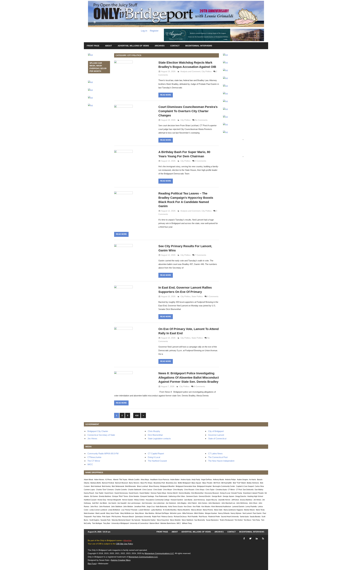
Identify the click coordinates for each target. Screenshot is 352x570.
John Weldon (128, 507)
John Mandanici (214, 503)
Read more (165, 95)
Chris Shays (199, 490)
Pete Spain (106, 517)
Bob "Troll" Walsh (239, 483)
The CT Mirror (93, 461)
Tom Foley (256, 520)
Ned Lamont (247, 513)
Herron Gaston (127, 500)
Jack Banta (188, 500)
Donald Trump (236, 493)
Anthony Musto (218, 480)
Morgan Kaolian (211, 513)
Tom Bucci (247, 520)
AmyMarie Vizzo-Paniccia (159, 480)
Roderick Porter (214, 517)
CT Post (239, 490)
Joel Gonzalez (147, 503)
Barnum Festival (108, 483)
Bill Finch (217, 483)
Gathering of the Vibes (176, 496)
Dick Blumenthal (155, 435)
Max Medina (149, 513)
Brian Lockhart (142, 486)
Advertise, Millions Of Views (133, 46)
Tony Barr (106, 523)
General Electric (205, 496)
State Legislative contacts (159, 438)
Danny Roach (89, 493)
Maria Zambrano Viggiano (233, 510)
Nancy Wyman (236, 513)
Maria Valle (218, 510)
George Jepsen (228, 496)
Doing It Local (154, 457)
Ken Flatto (196, 507)
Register (154, 30)
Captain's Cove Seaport (245, 486)
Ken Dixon (188, 507)
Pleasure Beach (128, 517)
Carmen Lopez (89, 490)
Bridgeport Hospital (204, 486)
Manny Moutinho (184, 510)
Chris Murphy (154, 431)
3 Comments (200, 161)
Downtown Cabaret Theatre (253, 493)
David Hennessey (121, 493)
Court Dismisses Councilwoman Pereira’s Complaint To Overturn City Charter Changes (188, 111)
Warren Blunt (154, 523)
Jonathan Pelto (139, 507)
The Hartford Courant (157, 461)
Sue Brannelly (199, 520)
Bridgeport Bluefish (167, 486)
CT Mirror (231, 490)
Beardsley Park (159, 483)
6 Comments (212, 296)
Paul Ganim (257, 513)
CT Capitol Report (156, 453)
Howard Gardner (177, 500)
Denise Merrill (172, 493)
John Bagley (181, 503)
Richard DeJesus (180, 517)
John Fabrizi (192, 503)
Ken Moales (205, 507)
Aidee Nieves (99, 480)
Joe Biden (103, 503)
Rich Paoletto (193, 517)
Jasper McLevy (211, 500)
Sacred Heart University (230, 517)
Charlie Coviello (121, 490)
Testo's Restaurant (226, 520)
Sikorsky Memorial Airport (121, 520)
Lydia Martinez (156, 510)
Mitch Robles (199, 513)
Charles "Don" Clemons (105, 490)
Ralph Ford (156, 517)
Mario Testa (260, 510)
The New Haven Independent (221, 461)
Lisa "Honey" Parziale (129, 510)
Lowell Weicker (144, 510)
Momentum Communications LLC (159, 553)
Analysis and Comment (190, 71)
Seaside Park (105, 520)
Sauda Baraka (255, 517)
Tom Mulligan (97, 523)
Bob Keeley (106, 486)
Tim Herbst (238, 520)
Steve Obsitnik (175, 520)
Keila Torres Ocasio (175, 507)
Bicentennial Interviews (198, 46)
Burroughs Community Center (224, 486)
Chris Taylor (210, 490)
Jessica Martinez (246, 500)
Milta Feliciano (187, 513)
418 (136, 415)
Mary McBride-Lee (127, 513)
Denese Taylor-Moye (158, 493)
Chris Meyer (167, 490)
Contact (175, 46)
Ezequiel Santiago (147, 496)
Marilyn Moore (249, 510)
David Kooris (133, 493)
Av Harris (252, 480)
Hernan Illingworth (114, 500)
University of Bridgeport (120, 523)
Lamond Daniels (238, 507)
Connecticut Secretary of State (101, 435)
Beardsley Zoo (171, 483)
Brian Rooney (154, 486)
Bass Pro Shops (146, 483)
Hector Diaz (101, 500)
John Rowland (104, 507)
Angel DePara (206, 480)
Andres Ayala (186, 480)
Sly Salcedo (135, 520)
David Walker (145, 493)
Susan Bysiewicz (212, 520)
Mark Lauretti (100, 513)
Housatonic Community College (158, 500)
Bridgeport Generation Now (186, 486)
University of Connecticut (139, 523)
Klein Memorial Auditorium (221, 507)
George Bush (217, 496)
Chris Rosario (189, 490)
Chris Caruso (147, 490)
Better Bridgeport (184, 483)
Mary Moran (139, 513)
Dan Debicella (248, 490)
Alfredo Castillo (134, 480)
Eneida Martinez (105, 496)
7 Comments (200, 255)
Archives (159, 46)
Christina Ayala (221, 490)
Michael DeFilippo (162, 513)
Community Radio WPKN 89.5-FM (103, 453)
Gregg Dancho (240, 496)
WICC (90, 464)
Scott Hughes (94, 520)
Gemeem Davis (192, 496)
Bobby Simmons (253, 483)
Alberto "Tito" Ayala (120, 480)
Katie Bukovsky (161, 507)
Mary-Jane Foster (112, 513)
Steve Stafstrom (187, 520)
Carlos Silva (259, 486)
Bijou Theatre (207, 483)
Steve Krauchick (163, 520)
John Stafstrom (116, 507)
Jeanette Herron (224, 500)
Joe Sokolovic (171, 503)
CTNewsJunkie (94, 457)
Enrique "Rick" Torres (120, 496)
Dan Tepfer (99, 493)
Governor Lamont (216, 435)
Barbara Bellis (95, 483)
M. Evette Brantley (170, 510)
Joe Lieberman (159, 503)
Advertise (127, 540)
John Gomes (202, 503)
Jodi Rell (95, 503)
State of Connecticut (217, 438)
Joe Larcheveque (134, 503)
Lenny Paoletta (251, 507)
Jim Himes (92, 438)
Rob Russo (203, 517)
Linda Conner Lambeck (98, 510)
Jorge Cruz (151, 507)
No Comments (201, 120)
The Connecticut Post (218, 457)
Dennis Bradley (184, 493)
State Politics (197, 296)
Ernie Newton (134, 496)
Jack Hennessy (199, 500)
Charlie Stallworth (134, 490)
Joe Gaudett (121, 503)
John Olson (253, 503)
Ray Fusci (92, 563)
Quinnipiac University (143, 517)
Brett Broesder (130, 486)
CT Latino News (215, 453)
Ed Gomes (94, 496)
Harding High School (255, 496)
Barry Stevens (134, 483)
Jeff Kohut (235, 500)
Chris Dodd (157, 490)
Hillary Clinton (139, 500)
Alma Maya (145, 480)
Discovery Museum (212, 493)
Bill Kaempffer (226, 483)
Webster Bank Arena (168, 523)
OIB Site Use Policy (124, 544)
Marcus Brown (196, 510)
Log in (144, 30)
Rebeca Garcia (167, 517)
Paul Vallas (97, 517)
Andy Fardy (196, 480)
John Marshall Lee (228, 503)
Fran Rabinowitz (161, 496)
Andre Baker (175, 480)
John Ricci (94, 507)
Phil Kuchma (116, 517)
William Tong (187, 523)
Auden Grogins (242, 480)
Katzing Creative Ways (120, 560)
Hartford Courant (90, 500)
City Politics (206, 71)
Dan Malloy (259, 490)
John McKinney (242, 503)
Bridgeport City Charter (97, 431)
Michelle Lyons (175, 513)
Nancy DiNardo (224, 513)
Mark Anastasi (89, 513)
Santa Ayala (244, 517)
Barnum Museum (121, 483)
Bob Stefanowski (118, 486)
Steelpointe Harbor (148, 520)
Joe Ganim (112, 503)
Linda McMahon (114, 510)
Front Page (93, 46)
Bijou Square (196, 483)
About (108, 46)
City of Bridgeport (216, 431)
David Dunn (109, 493)
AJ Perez (108, 480)
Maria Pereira (208, 510)
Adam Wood (88, 480)
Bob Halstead (96, 486)
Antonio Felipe (230, 480)
